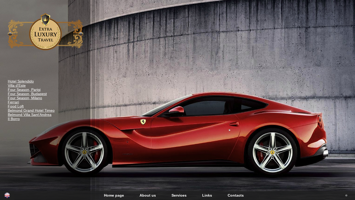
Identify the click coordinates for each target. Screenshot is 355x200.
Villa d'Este (17, 85)
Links (207, 195)
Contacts (236, 195)
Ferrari (13, 102)
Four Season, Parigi (24, 90)
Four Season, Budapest (27, 94)
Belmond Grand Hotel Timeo (31, 110)
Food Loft (16, 106)
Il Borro (14, 119)
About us (148, 195)
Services (179, 195)
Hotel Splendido (21, 81)
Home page (114, 195)
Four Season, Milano (25, 98)
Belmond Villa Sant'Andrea (29, 115)
